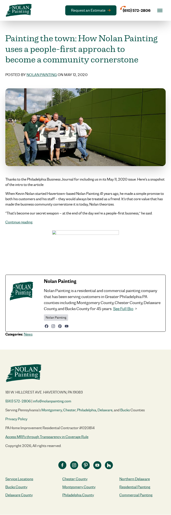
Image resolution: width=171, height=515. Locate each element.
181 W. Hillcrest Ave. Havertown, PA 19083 (44, 392)
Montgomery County (79, 487)
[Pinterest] (60, 326)
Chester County (75, 479)
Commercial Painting (136, 495)
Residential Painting (134, 487)
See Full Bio (123, 308)
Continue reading (19, 222)
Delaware (105, 410)
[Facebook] (46, 326)
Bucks (125, 410)
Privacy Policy (16, 419)
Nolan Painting (41, 74)
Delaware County (19, 495)
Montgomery (51, 410)
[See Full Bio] (136, 309)
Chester (69, 410)
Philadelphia (86, 410)
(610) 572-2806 (18, 401)
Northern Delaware (134, 479)
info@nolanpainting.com (52, 401)
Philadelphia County (78, 495)
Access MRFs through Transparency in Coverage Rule (46, 437)
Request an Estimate (88, 10)
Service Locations (19, 479)
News (28, 334)
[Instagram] (53, 326)
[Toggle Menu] (160, 10)
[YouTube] (66, 326)
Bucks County (16, 487)
